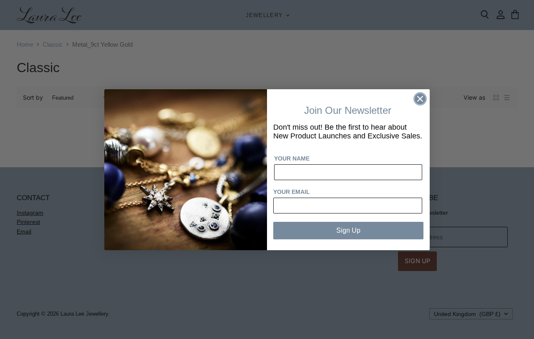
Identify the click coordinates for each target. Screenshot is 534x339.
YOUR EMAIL (291, 191)
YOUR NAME (292, 158)
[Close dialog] (420, 99)
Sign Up (348, 230)
